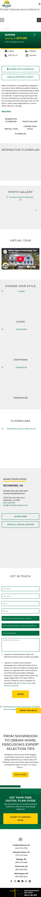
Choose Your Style (30, 127)
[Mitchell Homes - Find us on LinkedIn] (22, 881)
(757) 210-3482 (21, 855)
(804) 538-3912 (9, 503)
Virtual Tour (11, 129)
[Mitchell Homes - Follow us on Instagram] (15, 881)
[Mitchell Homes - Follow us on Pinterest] (30, 881)
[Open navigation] (39, 4)
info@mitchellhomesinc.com (15, 505)
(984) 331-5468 (21, 862)
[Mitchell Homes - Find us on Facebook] (11, 881)
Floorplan (20, 134)
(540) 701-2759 (21, 848)
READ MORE (20, 775)
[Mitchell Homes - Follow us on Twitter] (26, 881)
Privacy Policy (26, 683)
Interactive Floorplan (11, 120)
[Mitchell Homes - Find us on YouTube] (18, 881)
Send (20, 694)
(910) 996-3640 (21, 877)
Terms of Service (11, 686)
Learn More (20, 516)
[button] (39, 20)
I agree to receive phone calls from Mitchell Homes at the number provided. (21, 655)
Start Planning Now (20, 819)
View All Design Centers (20, 525)
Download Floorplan (21, 69)
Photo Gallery (30, 122)
